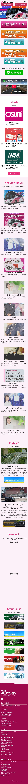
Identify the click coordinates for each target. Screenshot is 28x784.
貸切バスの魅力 (4, 733)
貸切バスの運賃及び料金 (6, 742)
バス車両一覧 (4, 734)
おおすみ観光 (4, 766)
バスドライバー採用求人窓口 (7, 753)
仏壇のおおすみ (4, 770)
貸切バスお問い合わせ (6, 754)
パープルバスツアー (5, 736)
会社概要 (3, 751)
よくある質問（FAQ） (6, 743)
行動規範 (3, 748)
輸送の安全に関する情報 (6, 740)
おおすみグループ (5, 775)
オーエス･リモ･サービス (6, 767)
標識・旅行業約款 (5, 749)
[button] (24, 1)
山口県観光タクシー (5, 764)
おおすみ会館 (4, 769)
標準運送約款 (4, 746)
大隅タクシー (4, 763)
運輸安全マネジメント (6, 739)
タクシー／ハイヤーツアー (7, 737)
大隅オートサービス (5, 773)
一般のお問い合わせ (5, 756)
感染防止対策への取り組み (7, 745)
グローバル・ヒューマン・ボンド (8, 772)
